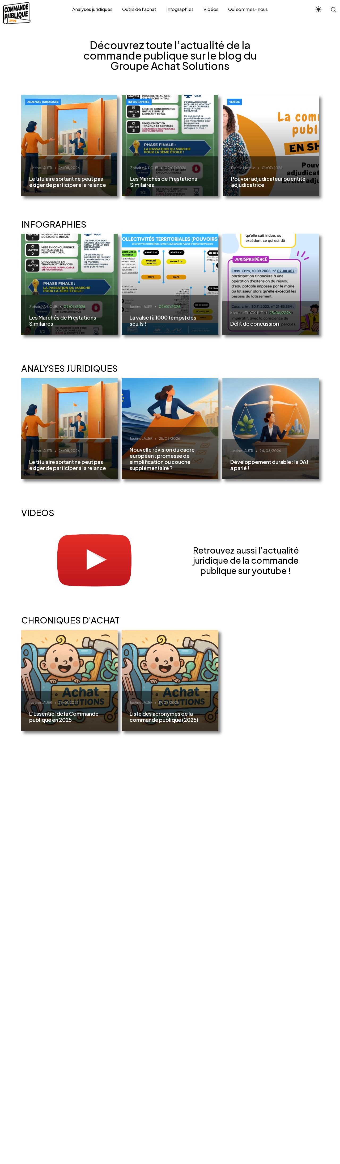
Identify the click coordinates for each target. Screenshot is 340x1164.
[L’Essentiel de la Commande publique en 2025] (69, 680)
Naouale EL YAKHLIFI (246, 313)
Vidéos (234, 101)
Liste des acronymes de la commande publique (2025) (164, 716)
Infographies (139, 101)
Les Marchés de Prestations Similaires (163, 181)
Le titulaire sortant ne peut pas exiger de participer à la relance (67, 181)
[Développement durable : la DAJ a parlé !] (270, 428)
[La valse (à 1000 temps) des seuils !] (170, 284)
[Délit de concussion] (270, 284)
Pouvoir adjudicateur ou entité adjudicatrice (268, 181)
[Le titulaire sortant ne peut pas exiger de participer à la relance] (69, 145)
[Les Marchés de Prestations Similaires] (170, 145)
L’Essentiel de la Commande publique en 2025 (64, 716)
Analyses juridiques (43, 101)
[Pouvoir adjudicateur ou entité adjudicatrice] (271, 145)
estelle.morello (243, 168)
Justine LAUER (40, 168)
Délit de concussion (254, 323)
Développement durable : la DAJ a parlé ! (269, 465)
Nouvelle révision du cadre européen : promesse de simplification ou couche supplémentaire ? (162, 458)
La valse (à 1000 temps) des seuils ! (163, 320)
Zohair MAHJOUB (144, 168)
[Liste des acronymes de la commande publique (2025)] (170, 680)
